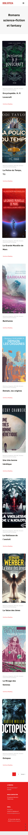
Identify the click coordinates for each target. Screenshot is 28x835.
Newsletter (10, 809)
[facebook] (25, 824)
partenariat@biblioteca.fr (13, 813)
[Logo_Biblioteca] (8, 2)
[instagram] (25, 829)
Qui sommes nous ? (12, 787)
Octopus (7, 758)
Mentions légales (15, 821)
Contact (9, 789)
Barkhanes (8, 321)
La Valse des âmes (11, 610)
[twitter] (25, 827)
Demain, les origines (12, 391)
